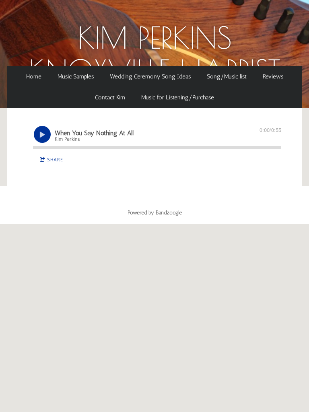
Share (55, 160)
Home (33, 76)
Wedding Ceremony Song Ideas (150, 76)
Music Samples (76, 76)
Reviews (273, 76)
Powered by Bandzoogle (155, 212)
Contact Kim (110, 97)
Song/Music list (227, 76)
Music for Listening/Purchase (177, 97)
